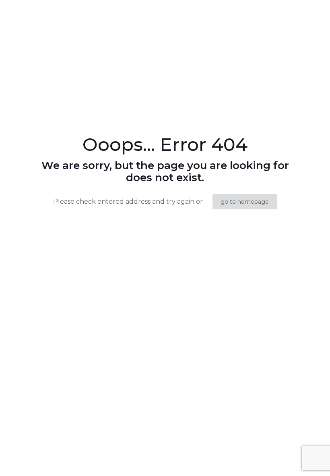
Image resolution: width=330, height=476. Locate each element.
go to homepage (245, 201)
